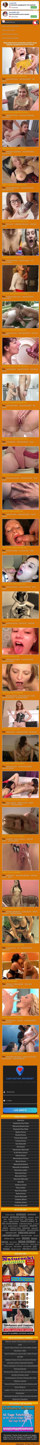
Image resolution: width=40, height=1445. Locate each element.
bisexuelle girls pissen (14, 1056)
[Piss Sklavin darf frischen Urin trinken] (20, 242)
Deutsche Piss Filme (20, 1129)
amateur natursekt (10, 1214)
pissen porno (6, 153)
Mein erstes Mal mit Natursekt (12, 692)
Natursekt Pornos (8, 22)
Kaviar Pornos (21, 1155)
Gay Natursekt (21, 1144)
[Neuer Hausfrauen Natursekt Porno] (20, 169)
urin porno (18, 1246)
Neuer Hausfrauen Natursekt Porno (14, 184)
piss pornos (10, 1244)
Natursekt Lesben (20, 1170)
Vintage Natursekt (20, 1205)
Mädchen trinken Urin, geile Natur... (14, 148)
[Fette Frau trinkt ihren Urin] (20, 460)
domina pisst (10, 732)
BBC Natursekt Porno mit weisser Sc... (15, 221)
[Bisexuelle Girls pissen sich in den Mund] (20, 1038)
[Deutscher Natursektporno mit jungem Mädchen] (20, 278)
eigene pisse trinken (13, 659)
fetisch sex (23, 623)
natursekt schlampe (22, 875)
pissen (26, 1238)
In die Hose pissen (21, 1152)
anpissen (21, 1214)
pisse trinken (27, 1241)
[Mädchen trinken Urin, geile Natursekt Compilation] (20, 133)
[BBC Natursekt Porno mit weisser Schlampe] (20, 206)
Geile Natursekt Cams (10, 34)
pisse (10, 877)
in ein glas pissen (27, 659)
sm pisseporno (13, 841)
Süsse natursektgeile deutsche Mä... (15, 402)
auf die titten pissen (13, 188)
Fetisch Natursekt (20, 1138)
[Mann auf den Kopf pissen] (20, 605)
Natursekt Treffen (8, 30)
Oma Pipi (20, 1182)
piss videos (6, 117)
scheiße (17, 1244)
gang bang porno (12, 79)
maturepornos (11, 369)
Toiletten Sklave (21, 1199)
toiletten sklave (24, 260)
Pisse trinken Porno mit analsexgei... (15, 76)
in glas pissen (26, 911)
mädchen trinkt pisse (13, 296)
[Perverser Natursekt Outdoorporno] (20, 315)
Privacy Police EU (32, 1444)
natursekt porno (11, 333)
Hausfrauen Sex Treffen (10, 26)
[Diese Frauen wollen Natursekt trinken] (20, 532)
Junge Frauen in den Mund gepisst (14, 583)
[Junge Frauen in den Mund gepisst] (20, 568)
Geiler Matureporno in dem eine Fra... (15, 366)
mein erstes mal (23, 695)
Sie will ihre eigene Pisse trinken (13, 763)
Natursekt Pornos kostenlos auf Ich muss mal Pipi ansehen (20, 43)
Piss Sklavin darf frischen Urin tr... (14, 257)
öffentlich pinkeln (16, 1249)
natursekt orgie (11, 1232)
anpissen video (11, 514)
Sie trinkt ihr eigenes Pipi (10, 656)
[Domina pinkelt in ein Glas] (20, 714)
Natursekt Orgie (20, 1173)
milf (18, 948)
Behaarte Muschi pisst (21, 1126)
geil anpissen (29, 1219)
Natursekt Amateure (21, 1164)
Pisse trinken (20, 1187)
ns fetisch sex (24, 550)
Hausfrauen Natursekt (21, 1149)
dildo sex (9, 984)
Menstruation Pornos (20, 1158)
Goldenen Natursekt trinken (11, 908)
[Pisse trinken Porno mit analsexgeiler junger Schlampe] (20, 61)
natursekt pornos (10, 1235)
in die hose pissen (25, 1223)
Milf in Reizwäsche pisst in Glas (13, 944)
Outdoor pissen (20, 1185)
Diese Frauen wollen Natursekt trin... (14, 547)
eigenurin (20, 1020)
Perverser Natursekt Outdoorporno (14, 330)
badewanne (10, 875)
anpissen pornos (12, 587)
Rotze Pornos (21, 1193)
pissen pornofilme (25, 405)
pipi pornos (33, 732)
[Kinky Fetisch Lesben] (20, 966)
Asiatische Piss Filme (21, 1123)
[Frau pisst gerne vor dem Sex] (20, 496)
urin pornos (27, 1246)
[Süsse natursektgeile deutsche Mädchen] (20, 387)
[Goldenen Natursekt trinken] (20, 893)
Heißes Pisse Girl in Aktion (11, 872)
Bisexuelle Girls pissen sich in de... (14, 1053)
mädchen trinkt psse (22, 224)
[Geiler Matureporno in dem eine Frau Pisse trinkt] (20, 351)
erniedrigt (9, 839)
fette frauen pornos (12, 478)
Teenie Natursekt (21, 1196)
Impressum (20, 1444)
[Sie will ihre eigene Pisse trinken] (20, 748)
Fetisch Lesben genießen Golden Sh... (15, 799)
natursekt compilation (13, 151)
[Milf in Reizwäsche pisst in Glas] (20, 929)
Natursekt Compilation (21, 1167)
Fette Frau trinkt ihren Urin (11, 475)
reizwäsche (6, 949)
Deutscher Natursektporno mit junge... (15, 293)
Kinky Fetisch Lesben (9, 981)
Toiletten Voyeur (21, 1202)
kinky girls (28, 984)
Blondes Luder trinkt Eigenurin (12, 1017)
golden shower (22, 802)
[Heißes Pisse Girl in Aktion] (20, 857)
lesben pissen (7, 1058)
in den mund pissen (29, 1056)
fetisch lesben (11, 802)
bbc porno (9, 224)
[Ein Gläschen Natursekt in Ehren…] (20, 423)
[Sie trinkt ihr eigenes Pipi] (20, 641)
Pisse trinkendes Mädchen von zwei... (15, 112)
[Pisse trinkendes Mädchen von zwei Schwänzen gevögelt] (20, 97)
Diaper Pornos (21, 1132)
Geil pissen (21, 1146)
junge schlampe (19, 839)
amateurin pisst (11, 766)
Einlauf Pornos (20, 1135)
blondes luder (11, 1020)
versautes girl (7, 1022)
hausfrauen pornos (27, 188)
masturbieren (10, 442)
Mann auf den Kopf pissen (11, 620)
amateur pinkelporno (13, 911)
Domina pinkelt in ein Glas (11, 729)
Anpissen (20, 1120)
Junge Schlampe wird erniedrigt (13, 836)
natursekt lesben (33, 1230)
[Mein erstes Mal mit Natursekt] (20, 677)
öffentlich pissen (29, 1249)
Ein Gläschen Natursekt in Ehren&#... (15, 438)
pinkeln (18, 1238)
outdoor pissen (9, 1238)
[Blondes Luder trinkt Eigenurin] (20, 1002)
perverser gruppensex (27, 115)
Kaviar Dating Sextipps (10, 38)
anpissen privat (11, 695)
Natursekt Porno (21, 1176)
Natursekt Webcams (21, 1179)
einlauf (10, 1219)
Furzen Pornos (20, 1141)
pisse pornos (13, 1242)
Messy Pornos (21, 1161)
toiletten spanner (34, 1244)
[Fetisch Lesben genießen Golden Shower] (20, 784)
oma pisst (36, 1235)
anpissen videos (18, 1217)
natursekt (26, 1228)
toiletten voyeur (8, 1246)
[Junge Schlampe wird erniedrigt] (20, 821)
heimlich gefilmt (27, 1221)
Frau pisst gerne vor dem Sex (12, 511)
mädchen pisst (15, 1228)
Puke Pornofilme (21, 1190)
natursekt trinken (25, 79)
